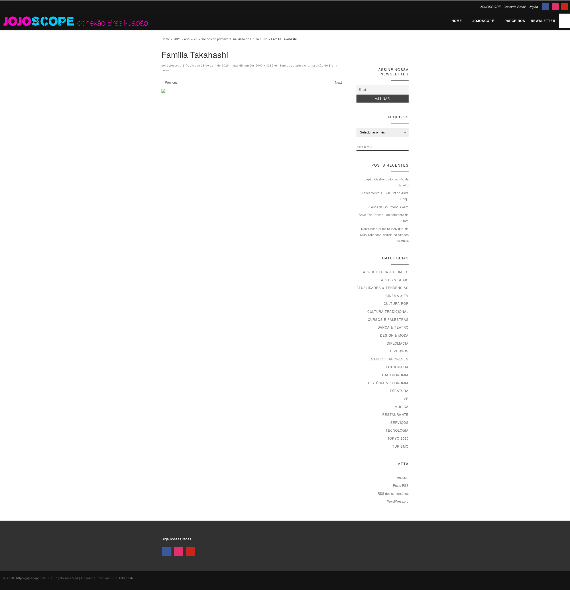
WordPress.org (398, 501)
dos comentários (393, 493)
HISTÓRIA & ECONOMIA (388, 383)
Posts (401, 485)
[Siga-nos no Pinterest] (406, 52)
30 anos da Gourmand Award (388, 207)
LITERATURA (398, 390)
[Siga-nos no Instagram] (398, 52)
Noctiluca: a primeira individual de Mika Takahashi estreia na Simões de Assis (384, 234)
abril (187, 39)
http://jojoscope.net (30, 578)
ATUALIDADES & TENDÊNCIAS (382, 287)
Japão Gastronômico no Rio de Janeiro (387, 182)
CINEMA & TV (397, 295)
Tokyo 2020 (398, 438)
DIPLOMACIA (398, 343)
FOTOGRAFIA (397, 367)
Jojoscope (174, 65)
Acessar (403, 477)
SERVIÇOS (399, 422)
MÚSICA (402, 406)
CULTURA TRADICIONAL (388, 311)
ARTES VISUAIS (395, 280)
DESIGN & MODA (394, 335)
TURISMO (400, 446)
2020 (177, 39)
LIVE (405, 398)
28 (195, 39)
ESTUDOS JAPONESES (389, 359)
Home (165, 39)
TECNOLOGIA (397, 430)
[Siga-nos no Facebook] (390, 52)
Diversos (399, 351)
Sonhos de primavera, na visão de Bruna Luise (234, 39)
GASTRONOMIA (395, 375)
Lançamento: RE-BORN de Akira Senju (385, 196)
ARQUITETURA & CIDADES (386, 272)
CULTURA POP (396, 303)
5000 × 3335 (264, 65)
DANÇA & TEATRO (393, 327)
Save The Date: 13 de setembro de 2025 (384, 217)
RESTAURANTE (395, 414)
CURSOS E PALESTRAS (388, 319)
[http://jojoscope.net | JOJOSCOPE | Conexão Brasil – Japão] (76, 20)
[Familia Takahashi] (268, 160)
